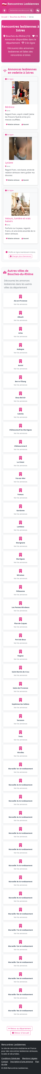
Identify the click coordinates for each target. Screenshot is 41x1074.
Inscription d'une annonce (21, 1061)
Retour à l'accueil (21, 1033)
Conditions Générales (10, 1058)
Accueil (4, 17)
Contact (4, 1061)
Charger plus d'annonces (21, 256)
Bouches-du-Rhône (18, 17)
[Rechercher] (31, 11)
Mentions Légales (29, 1058)
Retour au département (20, 1028)
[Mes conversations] (38, 10)
